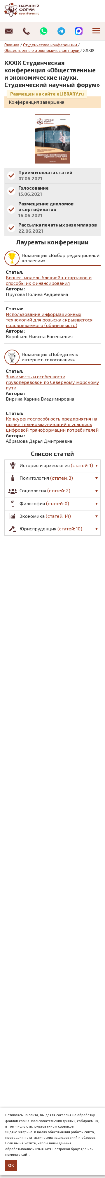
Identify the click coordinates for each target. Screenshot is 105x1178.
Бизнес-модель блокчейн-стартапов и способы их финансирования (49, 280)
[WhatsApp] (43, 31)
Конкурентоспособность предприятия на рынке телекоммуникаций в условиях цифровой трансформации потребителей (52, 424)
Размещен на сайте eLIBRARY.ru (47, 93)
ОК (11, 1165)
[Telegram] (61, 31)
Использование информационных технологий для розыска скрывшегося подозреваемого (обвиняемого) (49, 319)
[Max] (79, 31)
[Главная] (27, 10)
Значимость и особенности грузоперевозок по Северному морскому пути (52, 382)
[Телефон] (26, 31)
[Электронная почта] (9, 31)
